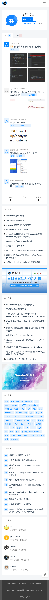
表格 (26, 435)
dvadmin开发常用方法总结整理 (19, 225)
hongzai (13, 556)
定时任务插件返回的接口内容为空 (22, 479)
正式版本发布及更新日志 (16, 309)
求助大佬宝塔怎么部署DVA (20, 504)
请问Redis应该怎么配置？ (19, 455)
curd (6, 428)
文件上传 (29, 424)
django (14, 405)
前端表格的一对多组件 (15, 245)
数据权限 (14, 439)
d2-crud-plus (33, 405)
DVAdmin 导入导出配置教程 (17, 229)
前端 (12, 156)
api (6, 431)
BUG (22, 409)
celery (7, 405)
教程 (20, 435)
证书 (22, 125)
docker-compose (28, 416)
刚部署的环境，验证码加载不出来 (20, 335)
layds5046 (14, 89)
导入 (22, 424)
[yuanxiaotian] (6, 537)
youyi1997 (14, 119)
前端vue (39, 412)
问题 (7, 35)
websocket (9, 412)
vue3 (26, 428)
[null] (6, 528)
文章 (18, 35)
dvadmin (19, 401)
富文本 (16, 416)
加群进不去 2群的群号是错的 (21, 499)
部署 (40, 409)
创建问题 (28, 23)
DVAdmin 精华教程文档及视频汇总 (20, 304)
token (24, 95)
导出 (34, 409)
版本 (6, 439)
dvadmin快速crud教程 (15, 215)
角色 (6, 435)
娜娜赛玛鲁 (14, 150)
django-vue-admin (37, 435)
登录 (28, 409)
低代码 (38, 424)
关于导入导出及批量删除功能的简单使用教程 (24, 250)
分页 (12, 428)
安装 (11, 431)
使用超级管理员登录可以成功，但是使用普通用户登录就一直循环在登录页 (26, 510)
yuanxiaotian (15, 536)
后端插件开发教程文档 (15, 220)
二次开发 (23, 405)
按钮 (16, 409)
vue (12, 401)
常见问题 (8, 409)
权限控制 (28, 401)
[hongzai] (6, 557)
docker (26, 420)
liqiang (13, 566)
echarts (40, 416)
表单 (39, 428)
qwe (11, 180)
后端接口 (14, 49)
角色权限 (18, 420)
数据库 (40, 420)
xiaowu (13, 546)
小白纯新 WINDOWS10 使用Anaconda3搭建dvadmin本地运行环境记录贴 (24, 235)
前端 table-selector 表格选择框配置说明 (23, 262)
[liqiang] (6, 567)
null (11, 526)
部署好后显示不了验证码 (31, 431)
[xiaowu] (6, 547)
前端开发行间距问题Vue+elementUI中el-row (24, 347)
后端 (16, 424)
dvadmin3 (8, 420)
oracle (33, 428)
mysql (13, 435)
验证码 (19, 428)
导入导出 (8, 416)
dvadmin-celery (21, 412)
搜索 (17, 431)
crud (36, 401)
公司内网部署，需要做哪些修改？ (22, 460)
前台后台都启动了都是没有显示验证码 (22, 358)
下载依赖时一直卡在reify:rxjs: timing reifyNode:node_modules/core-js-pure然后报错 (25, 315)
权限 (31, 412)
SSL (28, 125)
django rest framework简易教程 (19, 241)
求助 (33, 420)
